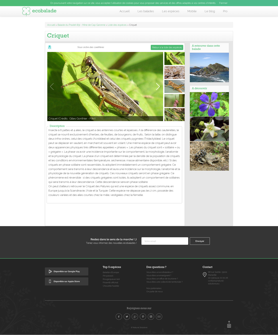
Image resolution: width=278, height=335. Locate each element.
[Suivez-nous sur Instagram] (151, 316)
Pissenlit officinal (110, 282)
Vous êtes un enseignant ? (158, 275)
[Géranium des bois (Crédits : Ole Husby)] (209, 104)
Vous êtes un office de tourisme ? (162, 278)
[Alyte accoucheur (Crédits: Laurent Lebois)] (209, 155)
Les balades (146, 11)
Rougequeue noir (111, 279)
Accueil (125, 11)
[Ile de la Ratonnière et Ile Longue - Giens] (209, 67)
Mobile (192, 11)
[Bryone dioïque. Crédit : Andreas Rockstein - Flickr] (209, 128)
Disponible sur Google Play (67, 271)
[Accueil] (39, 12)
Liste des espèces (117, 25)
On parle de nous (154, 291)
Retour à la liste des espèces (167, 47)
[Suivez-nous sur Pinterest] (143, 316)
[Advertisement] (114, 212)
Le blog (210, 11)
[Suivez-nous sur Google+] (135, 316)
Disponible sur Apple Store (67, 281)
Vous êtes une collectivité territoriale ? (164, 282)
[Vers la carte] (205, 275)
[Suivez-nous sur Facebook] (119, 316)
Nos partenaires (153, 288)
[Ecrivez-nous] (159, 316)
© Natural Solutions (139, 327)
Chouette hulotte (111, 286)
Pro (225, 11)
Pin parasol (108, 276)
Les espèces (170, 11)
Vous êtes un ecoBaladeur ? (159, 272)
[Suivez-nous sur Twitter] (127, 316)
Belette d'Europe (111, 272)
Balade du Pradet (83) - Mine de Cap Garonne (81, 25)
